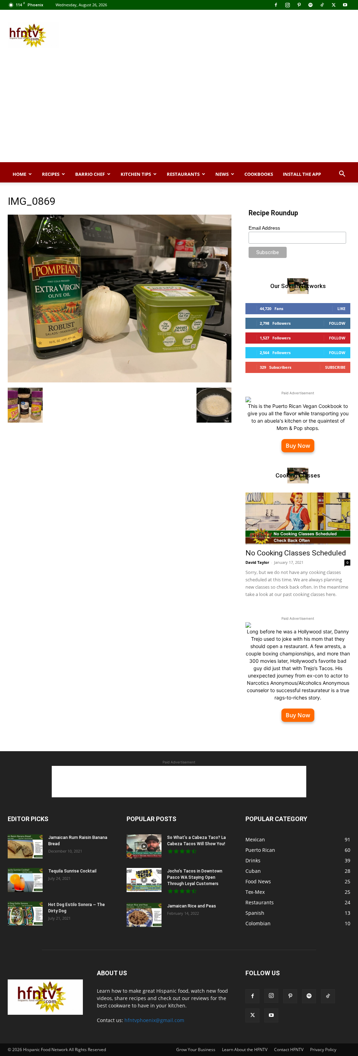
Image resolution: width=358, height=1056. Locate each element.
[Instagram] (287, 5)
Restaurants (183, 174)
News (222, 174)
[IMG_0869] (119, 380)
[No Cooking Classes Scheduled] (297, 518)
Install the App (302, 174)
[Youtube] (345, 5)
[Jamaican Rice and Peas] (144, 915)
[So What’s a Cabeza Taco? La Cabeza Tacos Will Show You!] (144, 846)
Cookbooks (258, 174)
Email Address (264, 228)
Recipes (50, 174)
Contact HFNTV (288, 1050)
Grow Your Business (195, 1050)
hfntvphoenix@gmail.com (154, 1020)
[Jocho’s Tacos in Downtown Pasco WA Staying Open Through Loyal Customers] (144, 880)
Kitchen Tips (136, 174)
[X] (333, 5)
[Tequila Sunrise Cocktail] (25, 880)
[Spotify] (310, 5)
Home (19, 174)
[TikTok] (322, 5)
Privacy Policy (323, 1050)
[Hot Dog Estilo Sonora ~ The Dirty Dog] (25, 913)
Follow (337, 323)
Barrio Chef (90, 174)
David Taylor (257, 562)
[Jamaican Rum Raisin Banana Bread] (25, 846)
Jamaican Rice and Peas (191, 906)
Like (341, 308)
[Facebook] (276, 5)
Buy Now (298, 446)
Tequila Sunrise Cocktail (72, 871)
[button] (342, 174)
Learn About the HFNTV (244, 1050)
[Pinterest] (299, 5)
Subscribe (335, 367)
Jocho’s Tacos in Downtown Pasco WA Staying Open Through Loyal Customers (194, 877)
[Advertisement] (223, 35)
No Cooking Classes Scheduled (295, 553)
